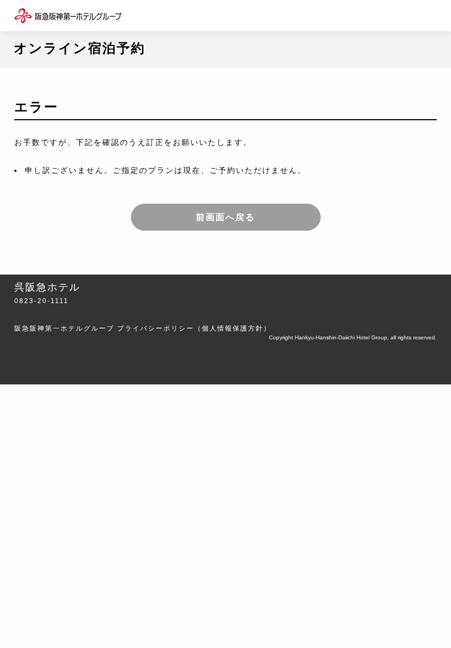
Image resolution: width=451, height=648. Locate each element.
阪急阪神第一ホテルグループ (64, 328)
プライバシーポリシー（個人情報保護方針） (194, 328)
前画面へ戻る (225, 217)
